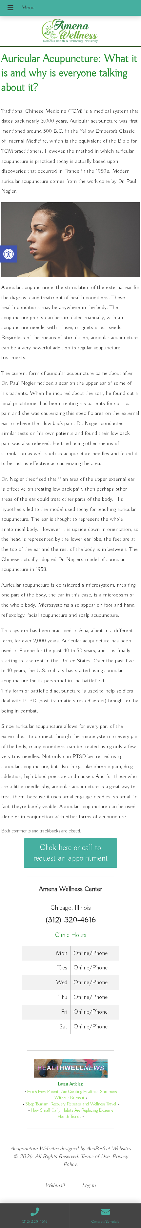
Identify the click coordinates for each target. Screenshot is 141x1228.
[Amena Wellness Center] (70, 31)
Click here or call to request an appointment (70, 853)
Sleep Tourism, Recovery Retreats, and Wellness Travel (70, 1104)
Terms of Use (95, 1156)
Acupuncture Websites (34, 1148)
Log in (89, 1185)
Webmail (55, 1185)
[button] (8, 254)
